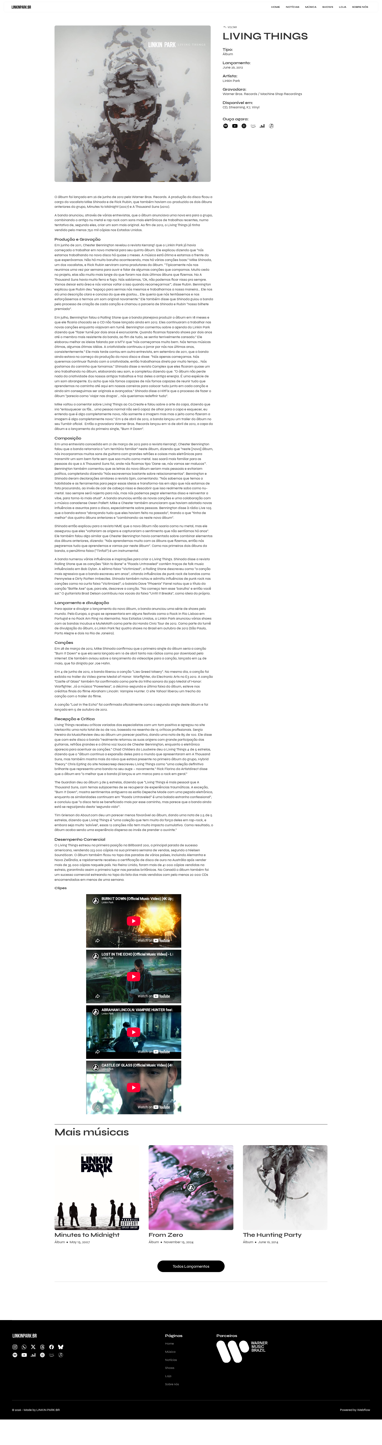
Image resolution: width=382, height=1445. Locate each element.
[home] (21, 7)
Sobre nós (360, 7)
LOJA (342, 7)
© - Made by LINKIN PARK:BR (36, 1410)
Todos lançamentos (191, 1266)
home (275, 7)
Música (310, 7)
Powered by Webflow (355, 1410)
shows (327, 7)
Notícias (292, 7)
